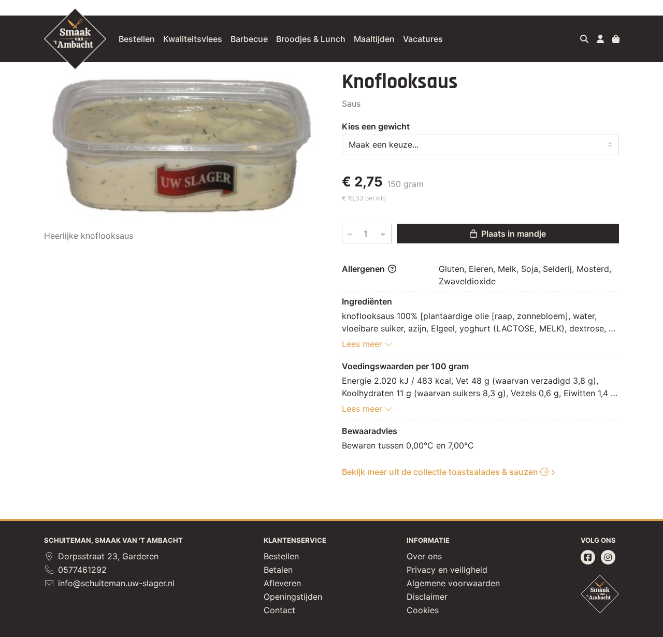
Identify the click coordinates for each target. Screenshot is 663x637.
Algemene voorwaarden (453, 583)
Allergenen (364, 269)
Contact (279, 610)
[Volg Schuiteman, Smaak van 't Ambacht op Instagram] (608, 557)
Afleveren (282, 583)
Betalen (278, 569)
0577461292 (81, 569)
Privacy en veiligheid (447, 569)
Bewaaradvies (369, 431)
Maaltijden (374, 39)
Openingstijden (293, 596)
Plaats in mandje (512, 233)
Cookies (423, 610)
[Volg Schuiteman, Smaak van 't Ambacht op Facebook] (588, 557)
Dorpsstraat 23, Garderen (106, 556)
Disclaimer (427, 596)
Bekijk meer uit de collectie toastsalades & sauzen (441, 472)
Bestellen (137, 39)
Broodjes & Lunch (310, 39)
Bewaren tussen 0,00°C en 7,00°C (408, 445)
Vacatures (423, 39)
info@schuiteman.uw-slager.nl (115, 583)
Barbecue (249, 39)
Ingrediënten (367, 301)
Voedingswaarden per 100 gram (405, 366)
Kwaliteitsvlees (192, 39)
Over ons (424, 556)
